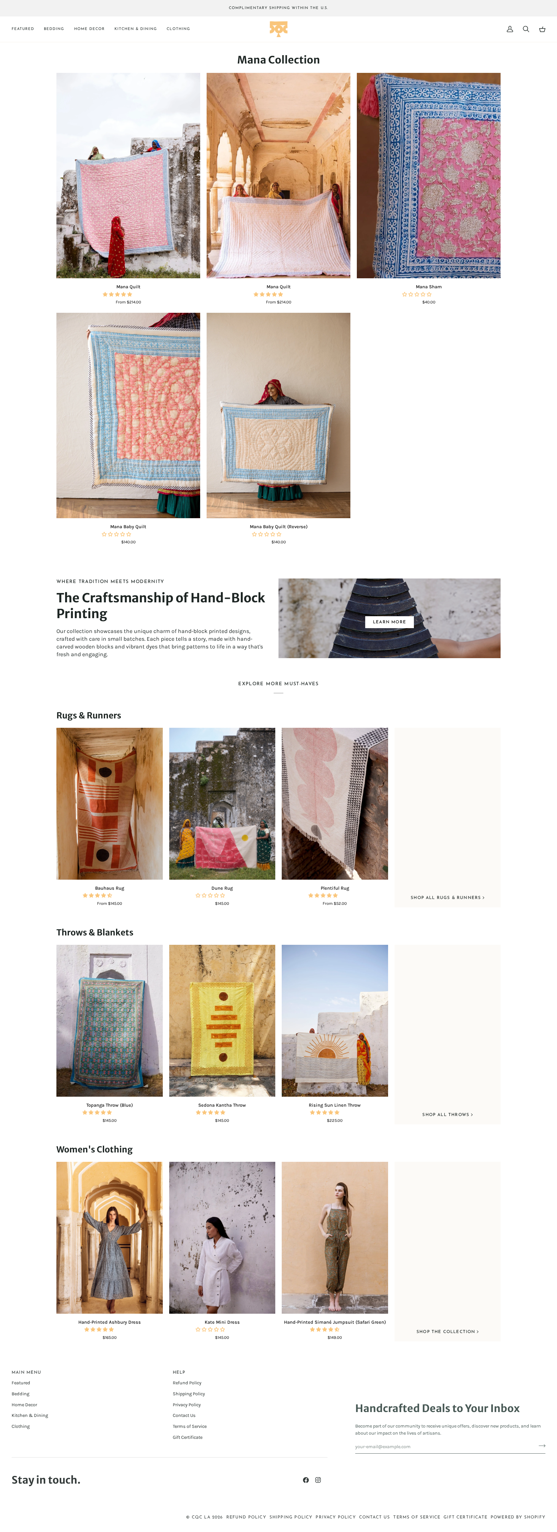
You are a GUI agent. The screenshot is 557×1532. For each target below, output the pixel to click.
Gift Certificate (187, 1437)
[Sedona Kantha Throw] (222, 1021)
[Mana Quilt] (128, 175)
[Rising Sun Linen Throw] (335, 1021)
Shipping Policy (189, 1394)
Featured (21, 1383)
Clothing (21, 1426)
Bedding (20, 1394)
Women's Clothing (94, 1149)
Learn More (389, 622)
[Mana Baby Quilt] (128, 415)
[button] (25, 29)
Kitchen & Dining (30, 1415)
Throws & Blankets (94, 932)
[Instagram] (318, 1480)
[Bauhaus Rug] (109, 804)
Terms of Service (190, 1426)
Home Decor (24, 1405)
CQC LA (201, 1517)
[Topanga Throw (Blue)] (109, 1021)
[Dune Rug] (222, 804)
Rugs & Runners (88, 715)
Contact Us (184, 1415)
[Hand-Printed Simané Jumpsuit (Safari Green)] (335, 1238)
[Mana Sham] (429, 175)
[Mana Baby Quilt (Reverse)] (278, 415)
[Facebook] (306, 1480)
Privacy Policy (187, 1405)
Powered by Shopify (518, 1517)
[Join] (540, 1446)
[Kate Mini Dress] (222, 1238)
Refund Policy (187, 1383)
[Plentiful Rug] (335, 804)
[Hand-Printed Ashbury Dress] (109, 1238)
